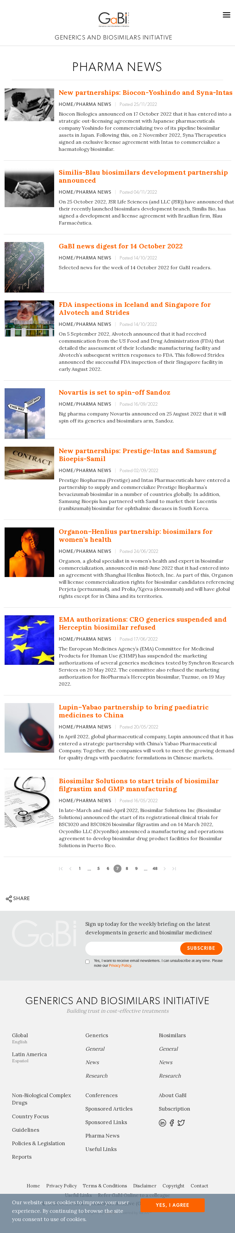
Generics (96, 1035)
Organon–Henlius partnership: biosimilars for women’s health (136, 535)
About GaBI (173, 1095)
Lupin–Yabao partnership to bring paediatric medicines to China (134, 711)
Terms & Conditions (105, 1186)
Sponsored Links (106, 1122)
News (92, 1062)
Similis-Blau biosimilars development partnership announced (143, 176)
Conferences (101, 1095)
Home (33, 1186)
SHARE (21, 898)
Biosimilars (172, 1035)
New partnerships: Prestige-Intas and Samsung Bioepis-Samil (137, 454)
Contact (199, 1186)
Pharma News (102, 1135)
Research (96, 1075)
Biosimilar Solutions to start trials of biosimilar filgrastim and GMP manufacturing (139, 785)
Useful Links (101, 1149)
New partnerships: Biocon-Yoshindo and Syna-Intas (146, 92)
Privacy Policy (120, 966)
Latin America (29, 1057)
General (94, 1048)
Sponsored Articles (108, 1108)
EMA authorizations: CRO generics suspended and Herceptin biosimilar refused (143, 623)
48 (155, 869)
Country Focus (30, 1116)
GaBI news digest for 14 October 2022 (121, 246)
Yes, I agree (172, 1205)
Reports (22, 1156)
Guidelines (25, 1130)
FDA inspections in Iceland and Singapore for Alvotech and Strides (135, 308)
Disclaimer (144, 1186)
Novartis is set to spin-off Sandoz (114, 392)
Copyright (173, 1186)
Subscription (174, 1108)
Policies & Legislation (38, 1143)
